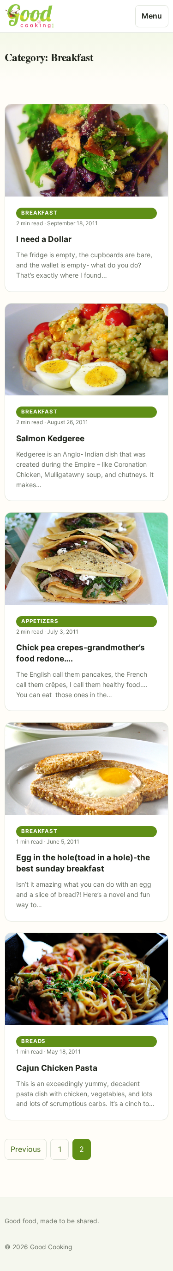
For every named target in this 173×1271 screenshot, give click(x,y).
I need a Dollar (44, 239)
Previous (26, 1149)
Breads (33, 1041)
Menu (152, 15)
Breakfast (39, 213)
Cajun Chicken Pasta (56, 1068)
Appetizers (40, 621)
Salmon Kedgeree (50, 438)
